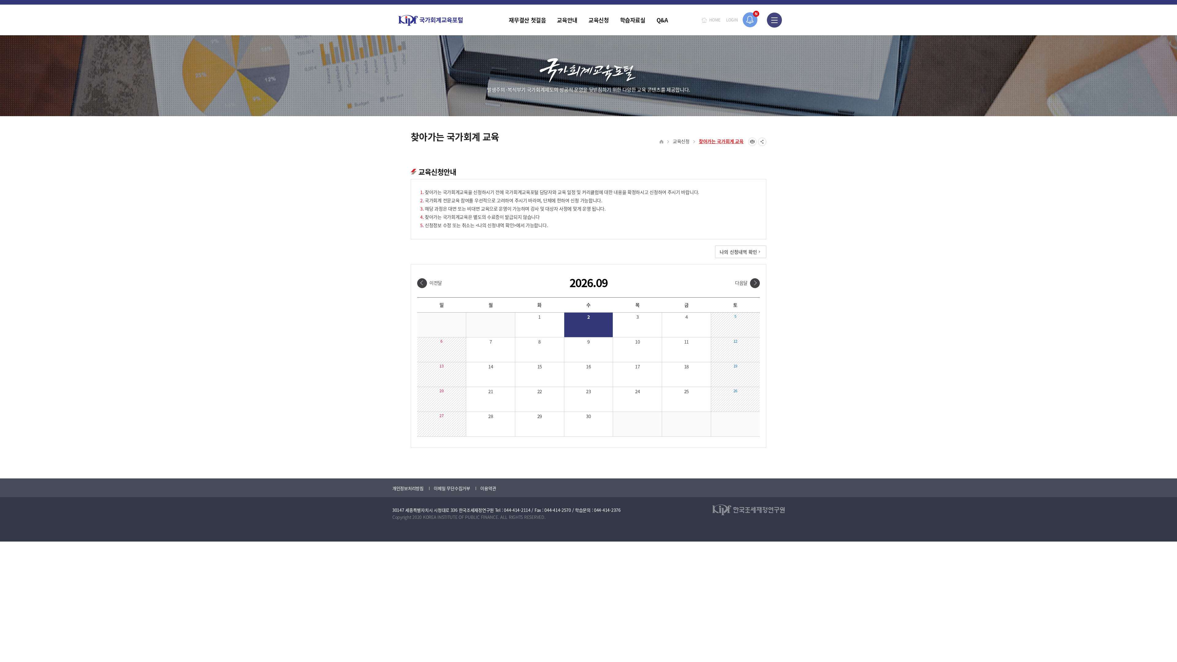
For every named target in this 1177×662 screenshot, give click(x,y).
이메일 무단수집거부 (452, 488)
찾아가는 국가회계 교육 (721, 141)
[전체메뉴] (774, 20)
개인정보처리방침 (408, 488)
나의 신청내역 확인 (738, 252)
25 (686, 391)
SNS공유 (762, 142)
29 (539, 416)
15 (539, 366)
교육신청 (681, 141)
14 (490, 366)
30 (588, 416)
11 (686, 341)
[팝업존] (750, 19)
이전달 (435, 283)
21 (490, 391)
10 (637, 341)
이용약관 (488, 488)
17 (637, 366)
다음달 (741, 283)
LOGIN (732, 20)
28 (490, 416)
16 (588, 366)
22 (539, 391)
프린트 (752, 142)
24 (637, 391)
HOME (715, 20)
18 (686, 366)
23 (588, 391)
